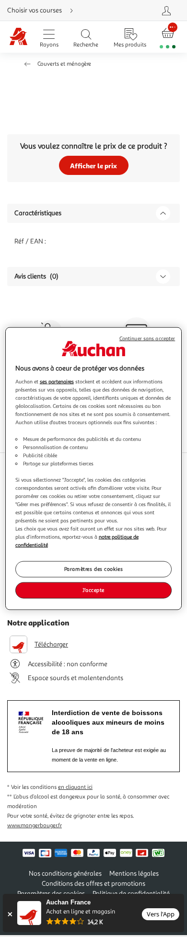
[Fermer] (10, 914)
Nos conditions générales (65, 873)
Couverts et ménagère (64, 64)
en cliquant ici (75, 787)
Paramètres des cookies (93, 569)
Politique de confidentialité (131, 894)
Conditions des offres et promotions (93, 883)
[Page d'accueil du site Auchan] (18, 37)
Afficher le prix (93, 166)
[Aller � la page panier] (167, 37)
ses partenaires (57, 381)
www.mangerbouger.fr (34, 825)
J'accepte (93, 590)
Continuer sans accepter (147, 338)
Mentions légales (134, 873)
